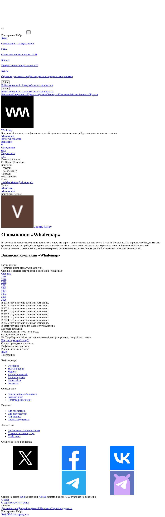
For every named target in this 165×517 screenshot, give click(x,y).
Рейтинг (74, 94)
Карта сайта (14, 380)
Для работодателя (17, 413)
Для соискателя (16, 410)
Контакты (13, 383)
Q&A (10, 514)
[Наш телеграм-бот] (122, 494)
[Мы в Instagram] (25, 494)
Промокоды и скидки (19, 399)
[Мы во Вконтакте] (122, 469)
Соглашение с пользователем (24, 430)
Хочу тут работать (11, 139)
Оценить (6, 273)
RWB (4, 352)
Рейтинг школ (15, 397)
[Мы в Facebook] (74, 469)
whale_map (7, 188)
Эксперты (52, 94)
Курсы (25, 514)
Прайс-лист (14, 436)
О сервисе (13, 365)
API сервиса (14, 416)
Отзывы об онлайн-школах (22, 394)
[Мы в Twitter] (25, 469)
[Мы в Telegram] (74, 494)
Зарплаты (84, 94)
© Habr (5, 499)
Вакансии (6, 94)
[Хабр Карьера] (13, 32)
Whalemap (6, 130)
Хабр (4, 514)
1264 (22, 496)
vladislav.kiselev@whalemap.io (17, 182)
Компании (64, 94)
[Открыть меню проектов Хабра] (2, 28)
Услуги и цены (16, 368)
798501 (42, 496)
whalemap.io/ (8, 191)
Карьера (17, 514)
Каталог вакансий (18, 374)
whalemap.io (7, 136)
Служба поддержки (18, 419)
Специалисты (19, 94)
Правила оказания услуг (21, 433)
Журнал (93, 94)
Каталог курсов (16, 377)
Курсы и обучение (37, 94)
